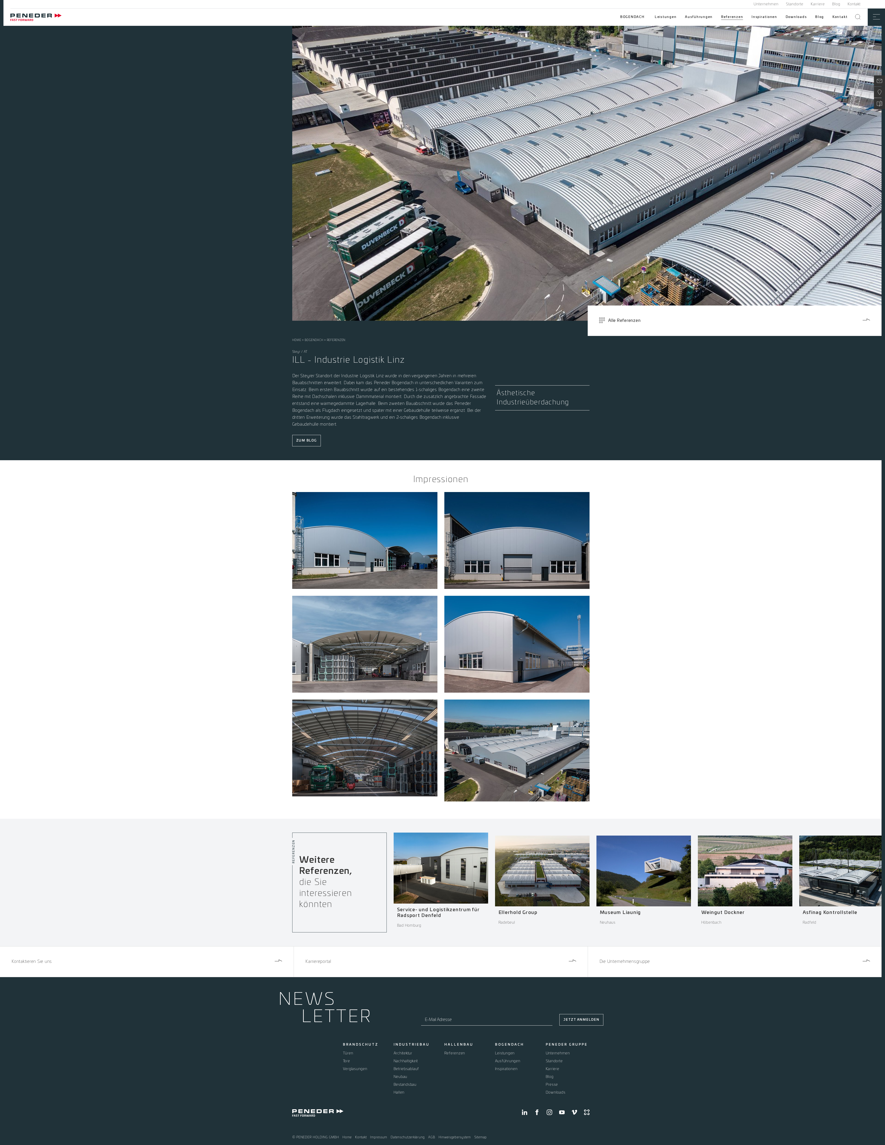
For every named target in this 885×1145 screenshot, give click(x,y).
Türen (348, 1053)
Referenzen (732, 17)
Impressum (378, 1137)
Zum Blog (306, 440)
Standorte (794, 4)
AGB (431, 1137)
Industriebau (412, 1044)
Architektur (403, 1053)
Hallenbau (458, 1044)
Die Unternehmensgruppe (624, 962)
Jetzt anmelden (581, 1019)
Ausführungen (699, 17)
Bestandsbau (405, 1084)
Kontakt (854, 4)
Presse (552, 1084)
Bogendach (632, 17)
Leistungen (666, 17)
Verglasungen (355, 1069)
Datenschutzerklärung (408, 1137)
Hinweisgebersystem (455, 1137)
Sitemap (480, 1137)
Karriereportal (318, 962)
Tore (346, 1061)
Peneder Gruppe (567, 1044)
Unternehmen (766, 4)
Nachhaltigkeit (406, 1061)
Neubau (400, 1077)
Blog (836, 4)
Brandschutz (360, 1044)
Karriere (818, 4)
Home (296, 340)
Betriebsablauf (406, 1069)
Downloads (796, 17)
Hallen (399, 1092)
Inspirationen (764, 17)
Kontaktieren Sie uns (32, 962)
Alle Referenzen (624, 321)
